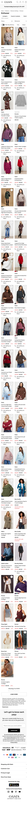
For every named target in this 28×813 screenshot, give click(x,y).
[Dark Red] (18, 587)
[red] (5, 235)
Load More (13, 694)
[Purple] (15, 587)
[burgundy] (16, 397)
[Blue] (15, 647)
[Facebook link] (15, 791)
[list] (7, 98)
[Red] (21, 647)
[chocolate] (16, 266)
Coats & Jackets (15, 16)
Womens (7, 10)
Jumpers (4, 16)
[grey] (2, 235)
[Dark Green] (16, 587)
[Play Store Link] (13, 784)
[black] (15, 298)
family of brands (13, 737)
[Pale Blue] (22, 647)
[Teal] (23, 647)
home (2, 10)
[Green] (16, 647)
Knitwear (21, 10)
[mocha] (2, 107)
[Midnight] (20, 647)
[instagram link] (8, 791)
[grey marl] (3, 266)
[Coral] (14, 647)
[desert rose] (3, 107)
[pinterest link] (11, 791)
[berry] (16, 331)
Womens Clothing (14, 10)
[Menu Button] (2, 2)
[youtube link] (19, 791)
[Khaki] (25, 647)
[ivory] (2, 266)
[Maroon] (24, 647)
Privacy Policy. (18, 742)
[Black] (18, 647)
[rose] (3, 235)
